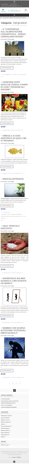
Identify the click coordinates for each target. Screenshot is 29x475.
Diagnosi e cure (6, 214)
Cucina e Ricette (4, 417)
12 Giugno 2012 (6, 272)
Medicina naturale (16, 216)
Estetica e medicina (5, 421)
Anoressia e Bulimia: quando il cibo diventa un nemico (13, 280)
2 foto (12, 39)
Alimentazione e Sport (5, 414)
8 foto (12, 181)
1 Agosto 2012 (6, 130)
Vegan (2, 436)
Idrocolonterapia (6, 216)
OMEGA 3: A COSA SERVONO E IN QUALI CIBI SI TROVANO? (13, 138)
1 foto (12, 143)
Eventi (15, 74)
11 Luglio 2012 (6, 212)
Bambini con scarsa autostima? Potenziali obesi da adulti (13, 329)
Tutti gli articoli (21, 74)
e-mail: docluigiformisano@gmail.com (10, 6)
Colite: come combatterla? (6, 404)
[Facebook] (14, 2)
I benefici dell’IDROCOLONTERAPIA (9, 406)
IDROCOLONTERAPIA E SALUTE (8, 402)
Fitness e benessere (16, 214)
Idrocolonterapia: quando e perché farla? (9, 400)
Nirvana (14, 456)
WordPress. (19, 456)
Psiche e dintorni (4, 431)
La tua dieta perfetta (5, 398)
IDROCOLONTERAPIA (13, 179)
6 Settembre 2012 (6, 74)
